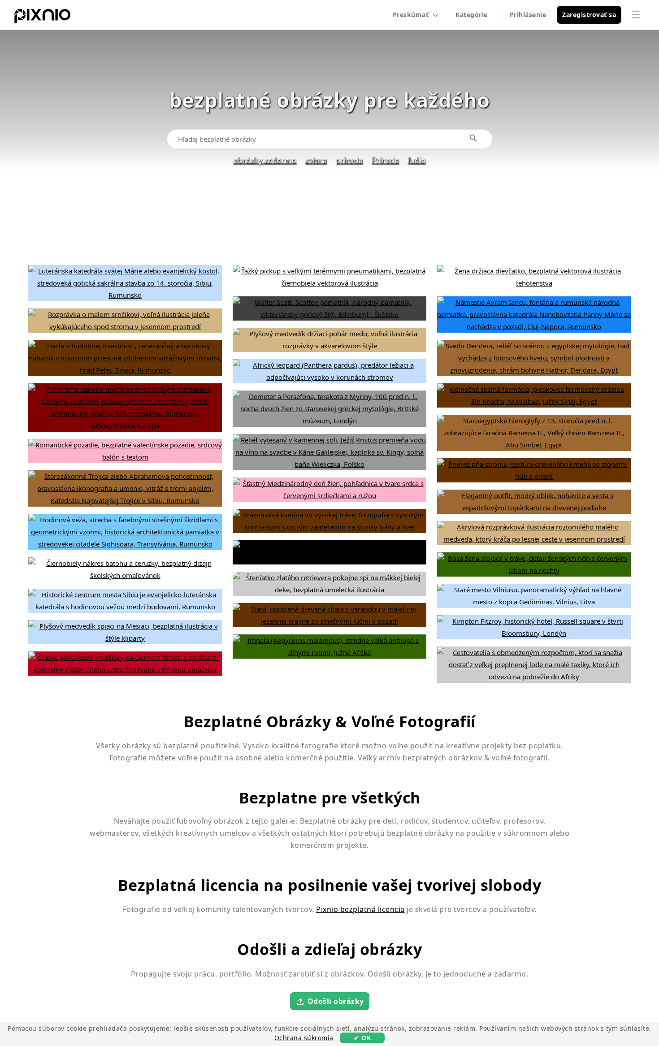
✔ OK (362, 1037)
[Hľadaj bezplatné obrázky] (474, 138)
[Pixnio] (42, 18)
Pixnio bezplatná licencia (360, 909)
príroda (349, 160)
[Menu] (636, 15)
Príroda (385, 160)
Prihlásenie (528, 14)
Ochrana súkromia (304, 1037)
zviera (316, 160)
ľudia (417, 160)
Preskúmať (411, 14)
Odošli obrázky (336, 1001)
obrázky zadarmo (265, 160)
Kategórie (471, 14)
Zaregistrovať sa (589, 14)
